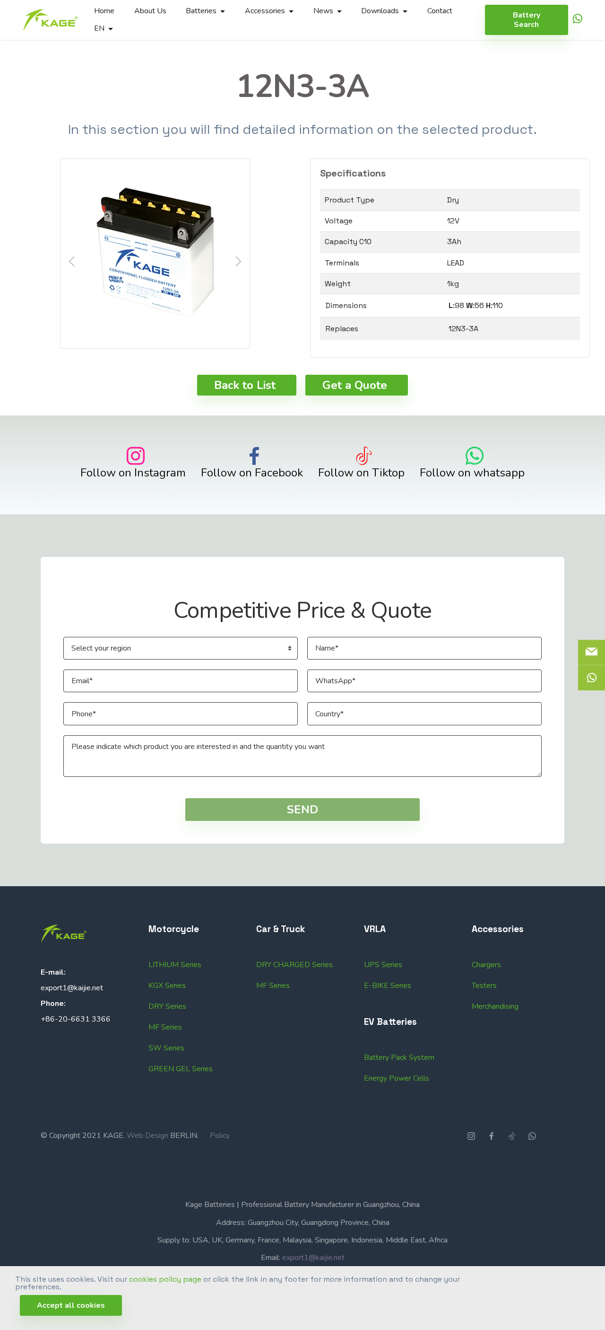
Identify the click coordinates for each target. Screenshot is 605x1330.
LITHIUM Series (174, 965)
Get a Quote (354, 385)
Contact (439, 11)
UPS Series (383, 965)
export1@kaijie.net (72, 988)
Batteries (201, 11)
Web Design (147, 1135)
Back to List (245, 385)
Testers (484, 985)
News (323, 11)
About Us (150, 11)
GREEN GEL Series (180, 1069)
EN (99, 28)
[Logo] (50, 20)
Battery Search (526, 20)
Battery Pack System (399, 1057)
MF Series (165, 1027)
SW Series (166, 1048)
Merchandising (495, 1006)
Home (104, 11)
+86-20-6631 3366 (76, 1019)
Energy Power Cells (396, 1078)
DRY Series (167, 1006)
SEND (302, 809)
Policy (220, 1135)
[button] (155, 254)
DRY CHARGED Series (294, 965)
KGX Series (167, 985)
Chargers (486, 965)
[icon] (577, 20)
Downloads (380, 11)
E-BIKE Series (387, 985)
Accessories (265, 11)
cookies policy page (165, 1279)
